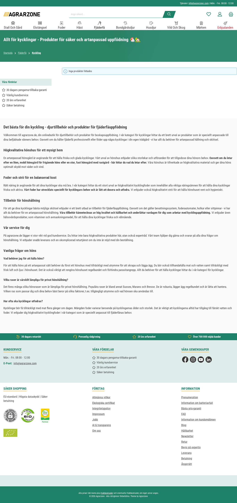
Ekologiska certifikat (103, 403)
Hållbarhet (187, 430)
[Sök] (169, 14)
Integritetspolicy (101, 408)
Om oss (96, 430)
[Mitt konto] (220, 14)
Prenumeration (189, 397)
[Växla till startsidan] (21, 14)
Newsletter (187, 436)
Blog (183, 425)
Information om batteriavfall (197, 403)
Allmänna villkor (101, 397)
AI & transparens (101, 425)
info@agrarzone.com (199, 3)
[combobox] (117, 14)
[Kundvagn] (230, 14)
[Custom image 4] (10, 433)
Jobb (95, 419)
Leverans (186, 453)
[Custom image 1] (28, 415)
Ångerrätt (186, 464)
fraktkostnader (107, 493)
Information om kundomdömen (198, 419)
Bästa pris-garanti (191, 408)
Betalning (186, 458)
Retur (184, 441)
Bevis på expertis (191, 447)
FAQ (183, 414)
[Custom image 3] (45, 415)
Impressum (98, 414)
